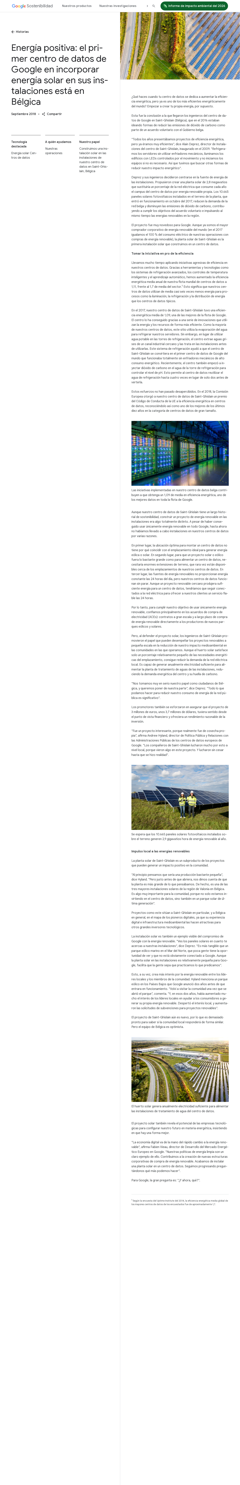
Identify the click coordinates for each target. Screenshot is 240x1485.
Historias (22, 32)
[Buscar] (154, 6)
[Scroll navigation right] (147, 6)
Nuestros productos (77, 6)
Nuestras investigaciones (117, 6)
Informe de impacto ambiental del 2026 (196, 6)
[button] (52, 114)
